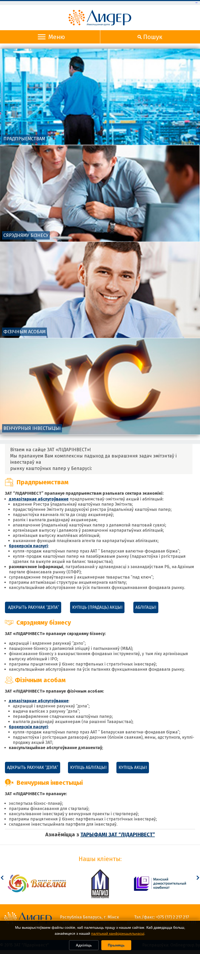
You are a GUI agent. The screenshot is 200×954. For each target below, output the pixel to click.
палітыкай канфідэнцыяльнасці (117, 933)
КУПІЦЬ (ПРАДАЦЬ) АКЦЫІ (97, 607)
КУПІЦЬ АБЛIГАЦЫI (88, 767)
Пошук (152, 37)
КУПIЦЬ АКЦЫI (132, 767)
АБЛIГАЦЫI (145, 607)
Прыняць (116, 945)
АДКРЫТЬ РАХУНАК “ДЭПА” (33, 607)
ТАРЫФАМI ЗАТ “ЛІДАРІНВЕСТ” (117, 834)
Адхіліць (84, 945)
